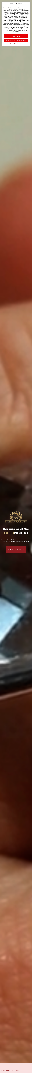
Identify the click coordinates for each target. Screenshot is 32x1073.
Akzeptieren (16, 36)
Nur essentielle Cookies (16, 40)
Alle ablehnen (16, 44)
